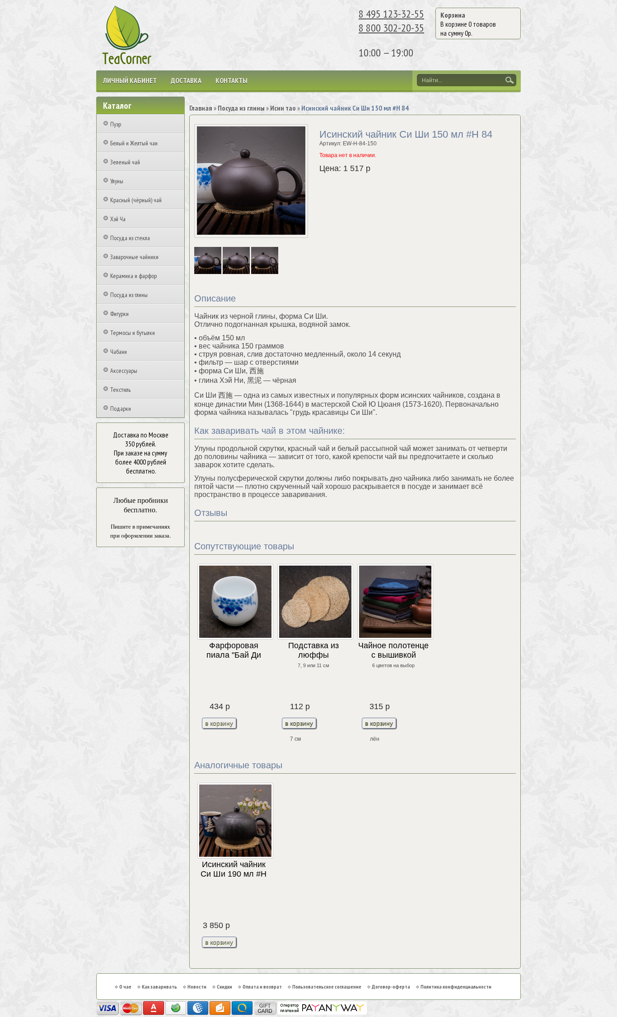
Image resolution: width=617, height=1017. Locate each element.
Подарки (120, 408)
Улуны (116, 181)
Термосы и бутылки (132, 333)
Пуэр (115, 124)
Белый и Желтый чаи (134, 143)
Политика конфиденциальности (456, 986)
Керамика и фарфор (133, 276)
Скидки (224, 986)
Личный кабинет (130, 80)
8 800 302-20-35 (391, 28)
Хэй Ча (118, 219)
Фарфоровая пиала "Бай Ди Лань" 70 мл (233, 650)
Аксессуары (123, 371)
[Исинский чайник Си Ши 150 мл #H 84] (208, 272)
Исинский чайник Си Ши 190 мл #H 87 (233, 869)
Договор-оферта (391, 986)
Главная (200, 107)
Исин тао (283, 107)
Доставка (186, 80)
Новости (196, 986)
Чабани (118, 352)
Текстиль (120, 389)
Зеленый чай (125, 162)
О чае (125, 986)
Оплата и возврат (262, 986)
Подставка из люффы (313, 650)
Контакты (231, 80)
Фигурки (119, 314)
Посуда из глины (129, 295)
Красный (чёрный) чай (136, 200)
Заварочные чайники (134, 257)
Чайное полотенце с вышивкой (393, 650)
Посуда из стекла (130, 238)
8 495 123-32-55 (391, 14)
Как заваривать (159, 986)
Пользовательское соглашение (326, 986)
